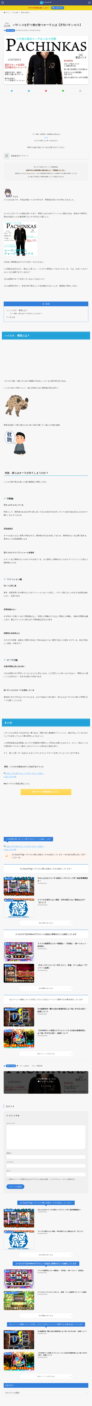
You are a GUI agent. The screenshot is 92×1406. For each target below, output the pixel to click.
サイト (8, 1171)
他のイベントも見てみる (46, 1054)
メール (9, 1162)
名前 (9, 1153)
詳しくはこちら (58, 8)
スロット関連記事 (37, 1066)
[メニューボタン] (89, 2)
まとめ (12, 317)
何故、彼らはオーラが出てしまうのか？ (28, 313)
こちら (46, 137)
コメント (10, 1123)
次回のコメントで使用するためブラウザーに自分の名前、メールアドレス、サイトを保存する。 (42, 1179)
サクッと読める (24, 1066)
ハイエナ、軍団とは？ (19, 310)
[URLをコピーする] (80, 91)
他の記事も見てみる (46, 923)
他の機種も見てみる (46, 988)
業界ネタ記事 (10, 30)
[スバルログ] (46, 2)
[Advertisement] (46, 113)
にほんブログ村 (10, 777)
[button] (12, 91)
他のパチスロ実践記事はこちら (45, 792)
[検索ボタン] (2, 2)
